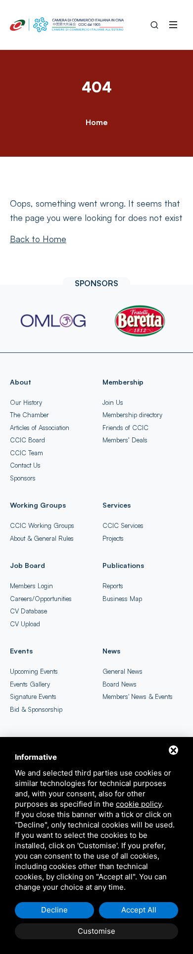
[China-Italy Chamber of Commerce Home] (67, 24)
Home (96, 122)
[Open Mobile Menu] (173, 25)
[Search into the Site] (154, 25)
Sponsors (23, 478)
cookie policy (139, 804)
